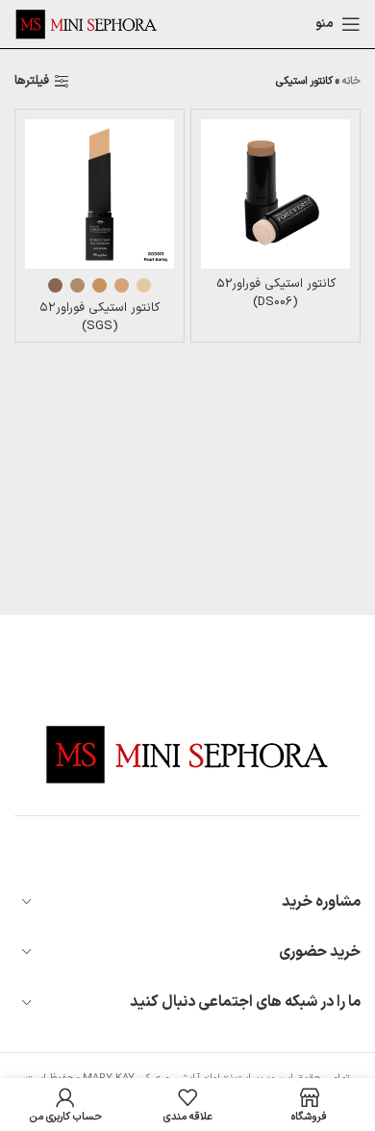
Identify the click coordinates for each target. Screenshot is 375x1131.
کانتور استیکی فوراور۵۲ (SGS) (99, 316)
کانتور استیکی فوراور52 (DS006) (276, 292)
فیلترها (31, 82)
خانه (351, 81)
